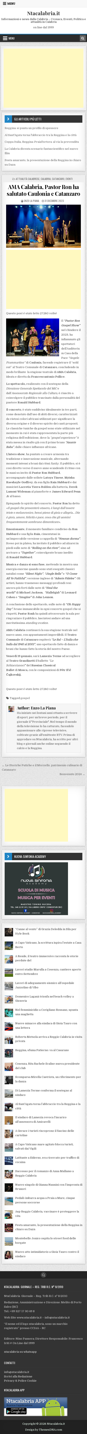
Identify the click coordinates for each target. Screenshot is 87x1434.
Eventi (69, 179)
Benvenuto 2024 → (72, 774)
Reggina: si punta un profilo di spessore (31, 128)
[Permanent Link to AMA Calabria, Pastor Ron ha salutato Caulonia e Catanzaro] (43, 226)
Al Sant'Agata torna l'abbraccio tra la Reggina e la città (40, 135)
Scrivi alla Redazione (18, 1376)
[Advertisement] (43, 78)
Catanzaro (58, 179)
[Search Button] (43, 1275)
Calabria (46, 179)
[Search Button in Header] (83, 38)
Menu (11, 3)
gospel (25, 698)
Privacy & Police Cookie (20, 1380)
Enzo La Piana (31, 201)
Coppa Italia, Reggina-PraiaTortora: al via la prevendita (42, 141)
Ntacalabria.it (43, 13)
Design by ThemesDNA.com (43, 1429)
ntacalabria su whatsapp (20, 1351)
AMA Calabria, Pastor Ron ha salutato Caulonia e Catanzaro (43, 190)
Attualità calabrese (27, 179)
